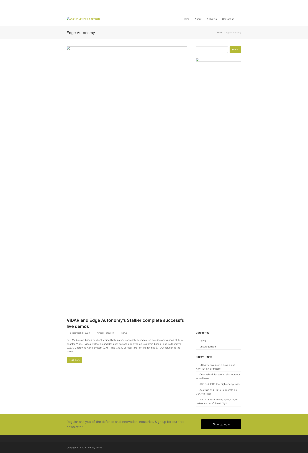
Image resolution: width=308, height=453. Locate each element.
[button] (240, 18)
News (124, 332)
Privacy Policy (95, 447)
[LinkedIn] (240, 6)
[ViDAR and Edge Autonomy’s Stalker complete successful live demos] (127, 179)
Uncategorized (207, 346)
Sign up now (221, 424)
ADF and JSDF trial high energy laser (219, 384)
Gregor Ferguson (105, 332)
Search (235, 49)
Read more (74, 360)
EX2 (79, 447)
